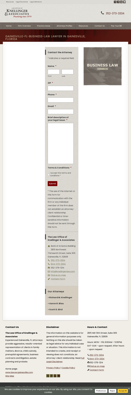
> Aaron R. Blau (56, 303)
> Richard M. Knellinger (60, 297)
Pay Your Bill (116, 26)
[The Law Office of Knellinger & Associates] (18, 17)
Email (52, 106)
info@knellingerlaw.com (63, 271)
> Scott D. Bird (55, 309)
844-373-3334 (58, 264)
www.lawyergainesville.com (19, 372)
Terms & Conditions (60, 168)
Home (9, 26)
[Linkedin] (121, 2)
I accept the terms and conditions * (60, 174)
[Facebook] (118, 2)
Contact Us (100, 26)
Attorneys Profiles (64, 26)
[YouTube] (124, 2)
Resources (10, 2)
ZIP (50, 83)
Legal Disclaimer (22, 2)
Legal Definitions (36, 2)
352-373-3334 (115, 13)
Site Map (9, 376)
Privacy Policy (53, 367)
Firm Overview (24, 26)
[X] (115, 2)
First (49, 76)
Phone (52, 94)
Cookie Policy (68, 367)
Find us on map (58, 275)
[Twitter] (47, 375)
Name (52, 66)
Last (63, 76)
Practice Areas (43, 26)
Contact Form (58, 278)
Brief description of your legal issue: (58, 119)
